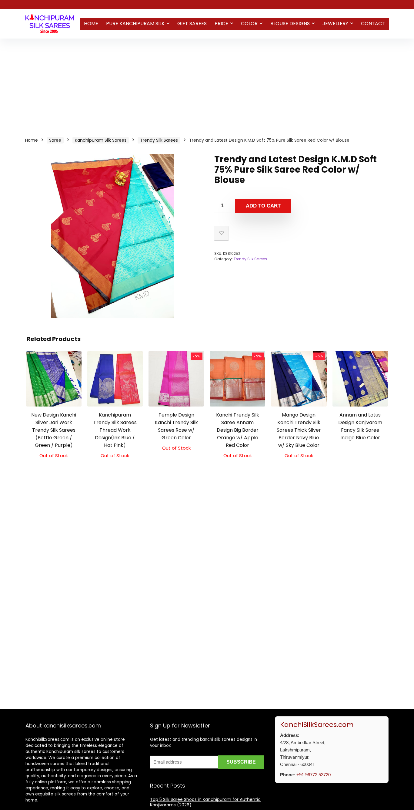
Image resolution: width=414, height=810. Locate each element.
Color (249, 23)
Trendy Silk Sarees (159, 140)
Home (91, 23)
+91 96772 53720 (313, 774)
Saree (55, 140)
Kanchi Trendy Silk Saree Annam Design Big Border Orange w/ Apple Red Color (237, 430)
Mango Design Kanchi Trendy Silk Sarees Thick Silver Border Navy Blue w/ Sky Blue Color (299, 430)
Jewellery (335, 23)
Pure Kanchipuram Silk (135, 23)
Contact (373, 23)
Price (221, 23)
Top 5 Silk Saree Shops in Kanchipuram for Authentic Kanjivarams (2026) (205, 802)
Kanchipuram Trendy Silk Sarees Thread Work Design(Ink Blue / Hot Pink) (115, 430)
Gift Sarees (192, 23)
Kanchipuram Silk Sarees (100, 140)
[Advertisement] (207, 84)
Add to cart (263, 206)
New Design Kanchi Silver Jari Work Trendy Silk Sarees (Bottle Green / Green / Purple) (53, 430)
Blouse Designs (290, 23)
